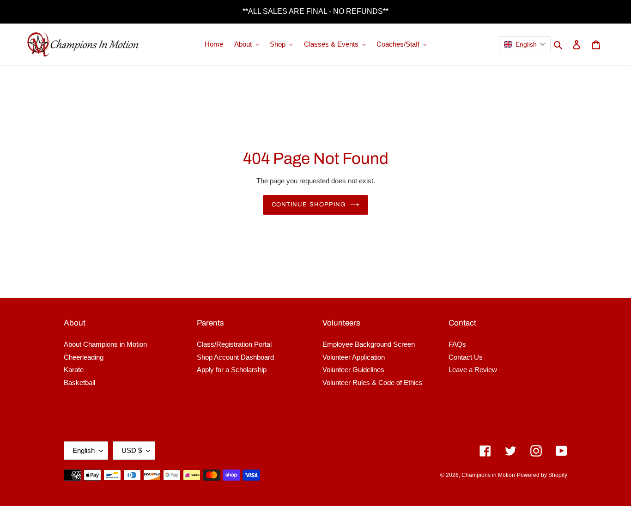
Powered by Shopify (542, 475)
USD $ (131, 450)
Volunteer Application (353, 357)
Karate (74, 369)
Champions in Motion (488, 475)
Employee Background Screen (368, 344)
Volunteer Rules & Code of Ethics (372, 382)
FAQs (457, 344)
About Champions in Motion (105, 344)
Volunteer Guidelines (353, 369)
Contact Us (466, 357)
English (84, 450)
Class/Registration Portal (234, 344)
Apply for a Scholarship (232, 369)
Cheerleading (83, 357)
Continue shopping (309, 204)
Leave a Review (473, 369)
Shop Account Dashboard (235, 357)
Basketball (79, 382)
